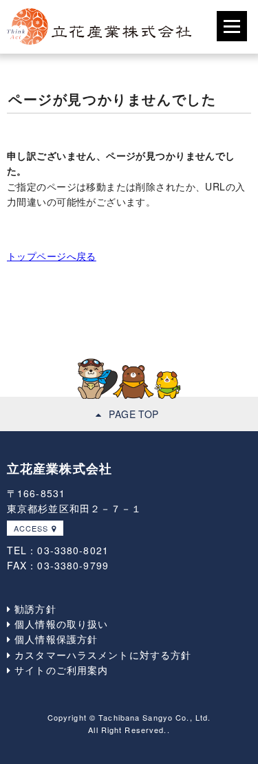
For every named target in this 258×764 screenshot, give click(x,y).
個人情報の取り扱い (59, 624)
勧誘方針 (33, 608)
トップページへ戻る (51, 256)
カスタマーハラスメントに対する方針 (101, 655)
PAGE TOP (133, 414)
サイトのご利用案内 (59, 670)
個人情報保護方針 (54, 639)
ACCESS (31, 528)
